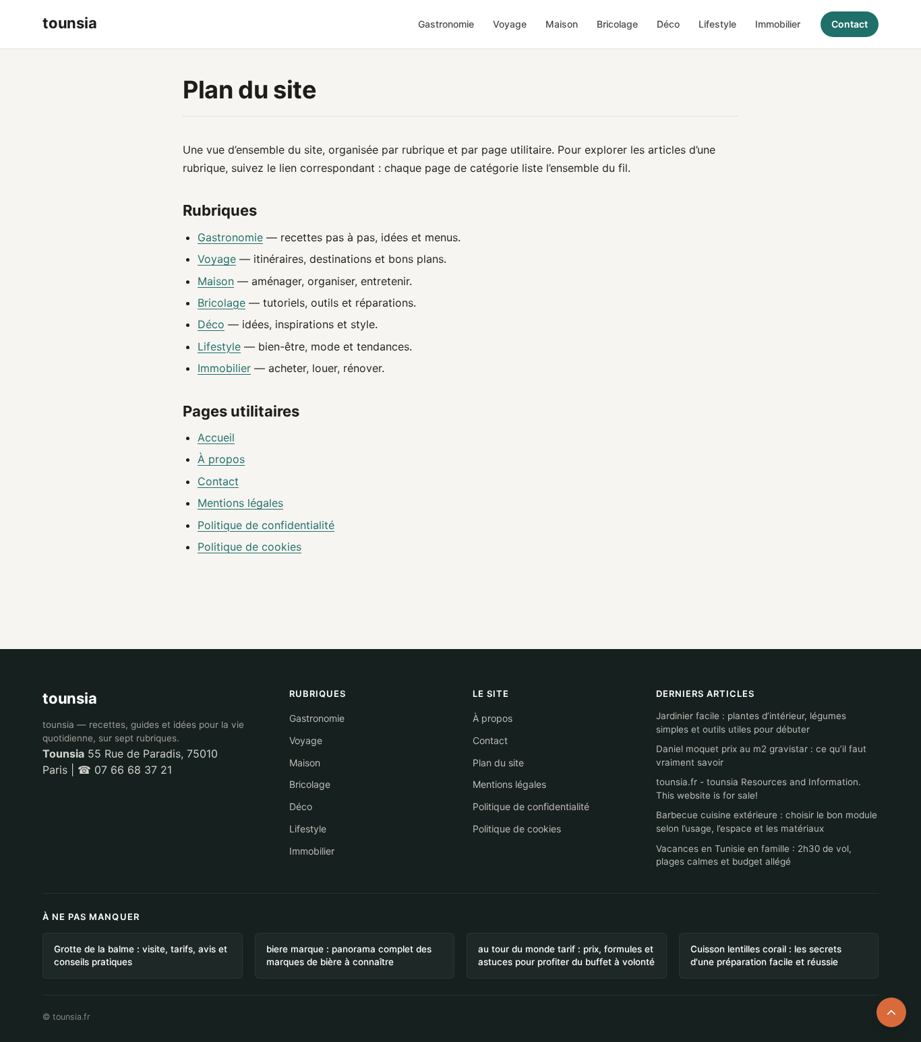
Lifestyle (717, 24)
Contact (849, 24)
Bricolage (617, 24)
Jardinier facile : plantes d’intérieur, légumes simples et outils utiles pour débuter (751, 722)
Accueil (216, 437)
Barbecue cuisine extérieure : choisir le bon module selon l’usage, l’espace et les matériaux (766, 821)
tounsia (69, 698)
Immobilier (777, 24)
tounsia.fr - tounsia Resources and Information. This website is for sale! (758, 788)
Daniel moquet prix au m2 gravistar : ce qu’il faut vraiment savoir (761, 755)
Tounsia (63, 753)
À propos (221, 459)
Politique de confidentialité (266, 525)
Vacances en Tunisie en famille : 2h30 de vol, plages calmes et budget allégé (754, 855)
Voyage (510, 24)
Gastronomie (446, 24)
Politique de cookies (249, 546)
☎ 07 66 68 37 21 (125, 769)
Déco (668, 24)
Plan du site (498, 762)
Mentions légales (240, 503)
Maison (561, 24)
